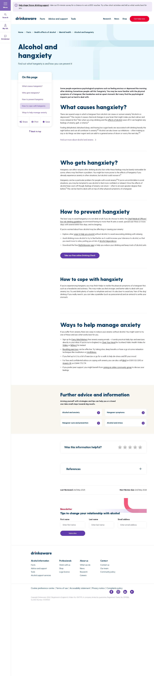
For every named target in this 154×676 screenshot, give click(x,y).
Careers (83, 575)
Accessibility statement (80, 588)
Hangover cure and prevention (75, 423)
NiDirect (74, 345)
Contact (104, 561)
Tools (73, 19)
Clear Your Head (108, 342)
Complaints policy (114, 588)
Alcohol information (40, 561)
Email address (124, 519)
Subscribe (73, 533)
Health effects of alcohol (45, 32)
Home (21, 32)
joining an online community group (117, 367)
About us (84, 561)
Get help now (137, 19)
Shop (124, 19)
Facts (42, 19)
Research (107, 19)
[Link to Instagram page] (118, 593)
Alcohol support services (41, 575)
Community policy (107, 572)
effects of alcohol (115, 120)
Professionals (65, 561)
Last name (93, 519)
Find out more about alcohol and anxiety (76, 140)
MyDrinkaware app (86, 245)
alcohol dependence (108, 241)
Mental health (65, 32)
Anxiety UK (67, 363)
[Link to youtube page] (132, 593)
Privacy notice (98, 588)
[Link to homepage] (26, 19)
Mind (124, 360)
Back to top (36, 131)
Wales (65, 345)
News (116, 19)
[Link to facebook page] (111, 593)
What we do (85, 565)
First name (64, 519)
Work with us (64, 565)
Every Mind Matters (79, 339)
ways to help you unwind (84, 234)
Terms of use (62, 588)
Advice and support (58, 19)
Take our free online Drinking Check (79, 255)
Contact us (104, 565)
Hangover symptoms (116, 412)
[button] (5, 5)
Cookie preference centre (42, 588)
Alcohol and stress (115, 423)
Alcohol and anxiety (71, 412)
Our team (104, 568)
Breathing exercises (70, 349)
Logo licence (64, 572)
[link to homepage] (82, 554)
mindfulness (91, 352)
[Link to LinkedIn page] (125, 593)
